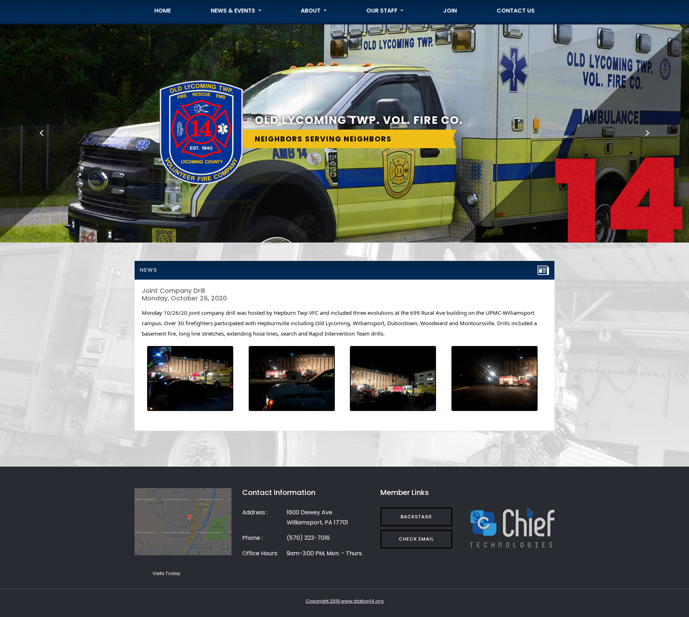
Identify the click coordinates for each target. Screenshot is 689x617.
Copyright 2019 (323, 601)
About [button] (311, 10)
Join (450, 10)
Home (162, 10)
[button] (41, 132)
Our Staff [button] (382, 10)
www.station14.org (362, 601)
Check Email (416, 539)
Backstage (416, 516)
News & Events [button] (234, 10)
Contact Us (516, 10)
